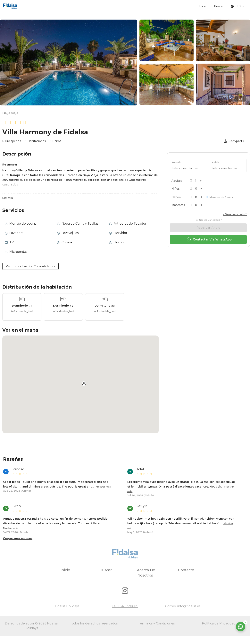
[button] (84, 384)
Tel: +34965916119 (125, 606)
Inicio (65, 570)
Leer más (7, 197)
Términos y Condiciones (156, 623)
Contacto (186, 570)
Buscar (106, 570)
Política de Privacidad (219, 623)
